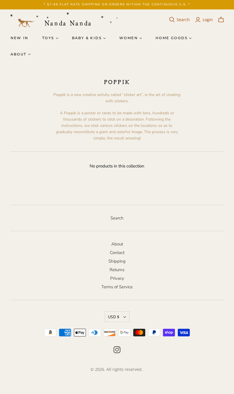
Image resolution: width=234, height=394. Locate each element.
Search (183, 19)
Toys (48, 38)
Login (208, 19)
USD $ (113, 316)
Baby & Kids (87, 38)
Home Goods (171, 38)
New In (20, 38)
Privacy (117, 278)
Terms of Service (117, 287)
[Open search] (172, 20)
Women (128, 38)
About (19, 54)
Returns (117, 270)
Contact (117, 252)
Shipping (117, 261)
